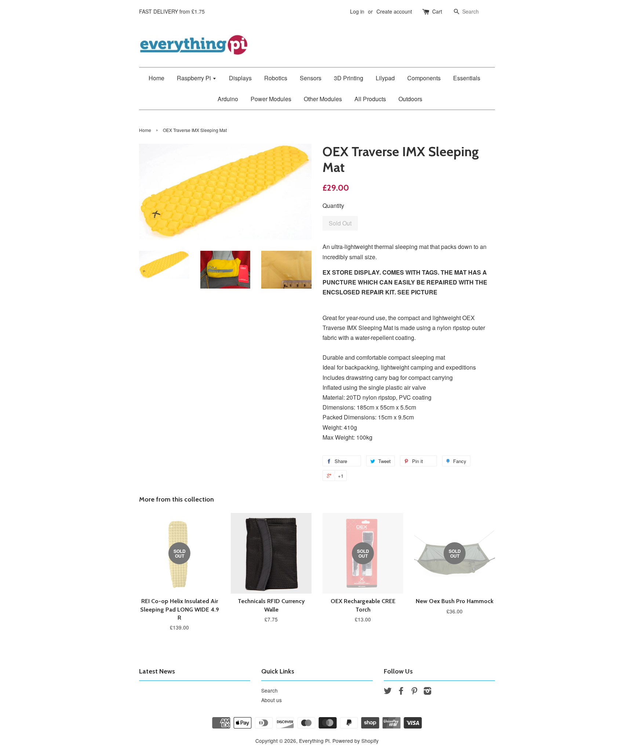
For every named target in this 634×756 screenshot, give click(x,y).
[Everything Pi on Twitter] (388, 692)
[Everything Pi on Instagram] (427, 692)
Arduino (228, 99)
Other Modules (323, 99)
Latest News (157, 671)
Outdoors (410, 99)
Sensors (310, 78)
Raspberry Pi (194, 78)
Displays (240, 78)
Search (269, 690)
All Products (370, 99)
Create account (394, 11)
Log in (357, 11)
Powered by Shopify (355, 740)
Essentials (466, 78)
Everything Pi (314, 740)
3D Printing (348, 78)
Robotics (275, 78)
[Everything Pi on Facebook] (401, 692)
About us (271, 700)
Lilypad (385, 78)
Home (156, 78)
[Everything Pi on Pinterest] (414, 692)
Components (424, 78)
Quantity (333, 205)
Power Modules (271, 99)
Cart (437, 11)
